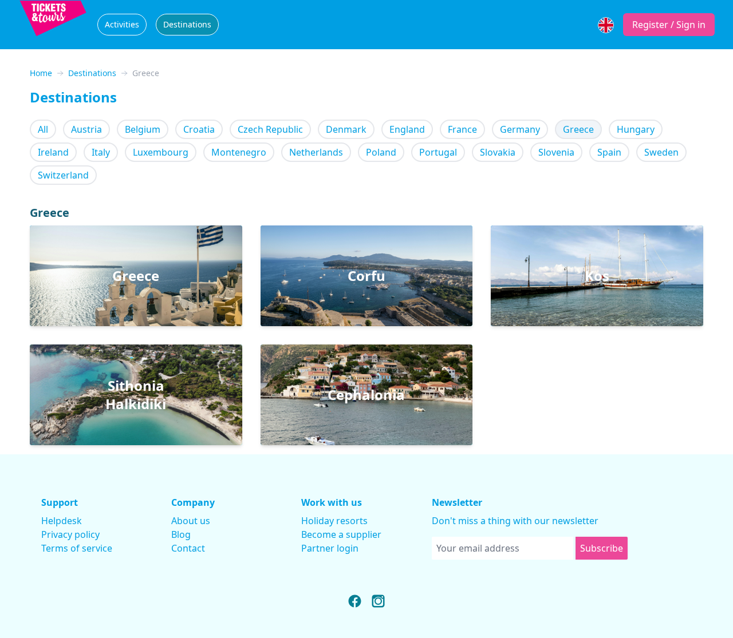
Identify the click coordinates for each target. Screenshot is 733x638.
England (407, 129)
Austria (86, 129)
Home (41, 73)
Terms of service (76, 548)
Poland (381, 152)
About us (190, 520)
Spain (609, 152)
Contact (188, 548)
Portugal (438, 152)
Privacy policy (70, 534)
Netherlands (316, 152)
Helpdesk (61, 520)
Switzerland (63, 175)
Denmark (346, 129)
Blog (181, 534)
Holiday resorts (334, 520)
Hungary (636, 129)
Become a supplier (341, 534)
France (462, 129)
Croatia (199, 129)
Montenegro (238, 152)
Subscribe (601, 548)
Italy (101, 152)
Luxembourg (160, 152)
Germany (520, 129)
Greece (578, 129)
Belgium (142, 129)
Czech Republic (270, 129)
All (43, 129)
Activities (122, 24)
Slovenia (556, 152)
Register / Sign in (669, 24)
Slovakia (497, 152)
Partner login (329, 548)
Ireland (53, 152)
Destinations (187, 24)
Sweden (661, 152)
